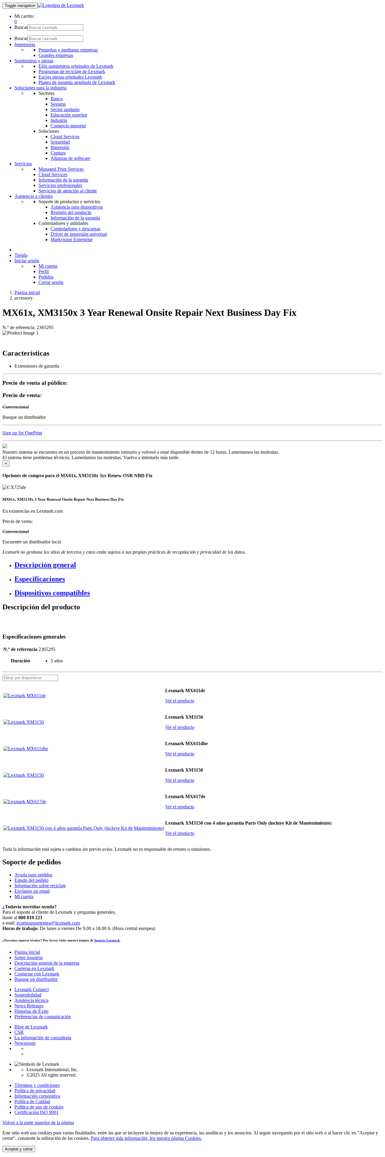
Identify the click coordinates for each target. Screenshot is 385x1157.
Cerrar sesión (50, 282)
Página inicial (27, 292)
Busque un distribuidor (36, 979)
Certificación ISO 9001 (36, 1112)
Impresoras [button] (24, 44)
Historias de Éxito (31, 1011)
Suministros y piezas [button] (33, 60)
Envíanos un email (32, 891)
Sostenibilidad (27, 994)
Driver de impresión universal (79, 234)
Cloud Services (65, 136)
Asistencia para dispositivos (77, 207)
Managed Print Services (61, 169)
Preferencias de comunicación (42, 1016)
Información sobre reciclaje (40, 885)
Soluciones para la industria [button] (40, 87)
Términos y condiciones (37, 1085)
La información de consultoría (42, 1037)
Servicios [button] (23, 163)
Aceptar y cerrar (19, 1149)
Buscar (21, 27)
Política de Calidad (32, 1101)
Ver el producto (179, 700)
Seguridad (60, 142)
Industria (59, 120)
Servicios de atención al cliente (67, 190)
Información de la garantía (63, 179)
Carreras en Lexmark (34, 968)
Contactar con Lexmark (36, 973)
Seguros (58, 104)
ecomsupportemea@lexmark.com (48, 922)
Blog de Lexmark (31, 1026)
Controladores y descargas (75, 228)
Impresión (60, 147)
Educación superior (69, 114)
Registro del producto (71, 212)
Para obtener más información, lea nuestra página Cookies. (146, 1138)
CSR (19, 1032)
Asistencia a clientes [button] (33, 196)
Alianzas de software (70, 158)
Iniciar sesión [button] (26, 260)
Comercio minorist (68, 125)
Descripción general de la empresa (46, 963)
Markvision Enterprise (72, 239)
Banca (57, 98)
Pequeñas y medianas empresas (68, 49)
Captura (58, 152)
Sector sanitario (65, 109)
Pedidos (46, 276)
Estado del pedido (31, 880)
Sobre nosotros (28, 957)
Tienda (20, 255)
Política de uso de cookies (38, 1106)
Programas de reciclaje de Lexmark (71, 71)
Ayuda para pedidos (33, 874)
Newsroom (24, 1043)
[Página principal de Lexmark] (61, 5)
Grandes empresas (55, 55)
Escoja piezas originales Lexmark (70, 76)
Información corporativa (37, 1096)
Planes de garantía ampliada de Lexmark (76, 82)
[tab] (198, 565)
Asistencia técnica (31, 1000)
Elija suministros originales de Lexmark (75, 66)
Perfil (43, 271)
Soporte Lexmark (107, 940)
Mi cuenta (47, 266)
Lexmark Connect (31, 989)
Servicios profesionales (60, 185)
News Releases (28, 1005)
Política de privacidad (34, 1090)
